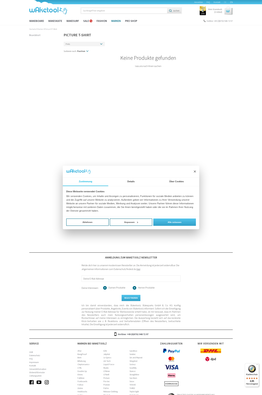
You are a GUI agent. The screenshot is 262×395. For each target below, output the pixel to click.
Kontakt (217, 2)
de (225, 2)
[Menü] (257, 365)
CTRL (79, 367)
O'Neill (106, 374)
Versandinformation (37, 369)
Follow (80, 384)
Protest (106, 384)
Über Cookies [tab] (176, 181)
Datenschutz (34, 355)
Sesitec (132, 354)
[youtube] (39, 384)
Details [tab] (131, 181)
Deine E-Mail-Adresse (93, 278)
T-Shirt (54, 29)
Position (81, 51)
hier (138, 269)
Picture (47, 29)
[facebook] (31, 384)
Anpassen (129, 222)
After (79, 350)
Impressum (34, 362)
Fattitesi (80, 378)
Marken (116, 21)
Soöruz (132, 364)
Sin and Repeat (135, 357)
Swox (131, 381)
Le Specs (107, 357)
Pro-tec (106, 381)
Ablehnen (87, 222)
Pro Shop (131, 21)
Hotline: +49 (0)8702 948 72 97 (220, 21)
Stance (132, 371)
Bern (79, 357)
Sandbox (133, 350)
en (231, 2)
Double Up (82, 371)
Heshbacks (82, 391)
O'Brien (106, 371)
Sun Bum (133, 378)
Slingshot (133, 361)
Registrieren (131, 298)
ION (105, 350)
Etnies (80, 374)
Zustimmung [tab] (85, 181)
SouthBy (133, 367)
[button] (220, 11)
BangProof (82, 354)
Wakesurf (72, 21)
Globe (80, 388)
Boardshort (34, 35)
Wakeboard (36, 21)
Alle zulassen (174, 222)
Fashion (102, 21)
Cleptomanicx (83, 364)
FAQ (208, 2)
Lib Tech (107, 361)
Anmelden (198, 2)
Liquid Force (108, 364)
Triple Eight (134, 391)
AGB (31, 352)
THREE (132, 388)
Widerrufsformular (37, 372)
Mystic (106, 367)
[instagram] (46, 384)
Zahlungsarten (35, 375)
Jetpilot (106, 354)
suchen (176, 10)
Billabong (81, 361)
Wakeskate (55, 21)
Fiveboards (82, 381)
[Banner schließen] (195, 171)
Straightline (134, 374)
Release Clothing (110, 391)
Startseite (32, 29)
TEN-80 (132, 384)
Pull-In (106, 388)
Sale (86, 21)
